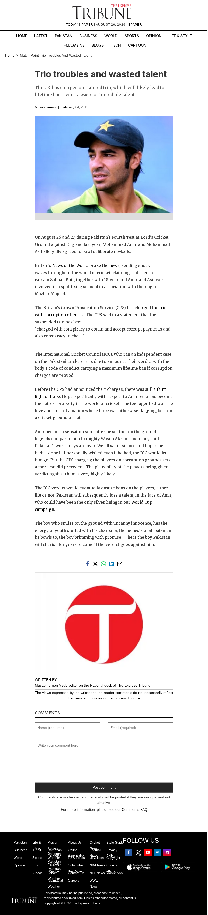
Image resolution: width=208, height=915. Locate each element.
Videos (37, 873)
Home (21, 36)
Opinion (154, 36)
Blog (35, 865)
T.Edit (36, 850)
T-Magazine (73, 45)
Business (88, 36)
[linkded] (113, 564)
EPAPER (135, 24)
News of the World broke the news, (85, 265)
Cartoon (137, 45)
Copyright (113, 858)
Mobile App (114, 873)
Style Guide (115, 842)
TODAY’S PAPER (80, 24)
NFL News (97, 873)
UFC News (97, 858)
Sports (132, 36)
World (110, 36)
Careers (73, 880)
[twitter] (96, 564)
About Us (75, 842)
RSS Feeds (76, 858)
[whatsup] (104, 564)
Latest (41, 36)
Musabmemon (45, 107)
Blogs (98, 45)
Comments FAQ (134, 809)
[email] (120, 564)
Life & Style (180, 36)
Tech (116, 45)
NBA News (97, 865)
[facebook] (88, 564)
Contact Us (76, 873)
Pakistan (63, 36)
